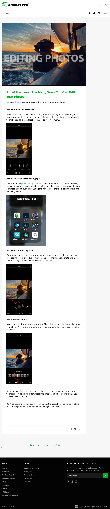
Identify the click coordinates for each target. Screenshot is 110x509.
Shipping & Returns (32, 468)
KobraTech (11, 507)
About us (5, 485)
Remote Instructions (10, 495)
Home (4, 468)
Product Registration (10, 475)
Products (5, 471)
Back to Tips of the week (45, 444)
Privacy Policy (29, 471)
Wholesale (28, 478)
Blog (4, 482)
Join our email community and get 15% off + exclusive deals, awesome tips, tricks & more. (85, 469)
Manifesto (27, 482)
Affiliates (5, 492)
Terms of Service (30, 475)
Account (105, 13)
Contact (5, 489)
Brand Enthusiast (9, 478)
